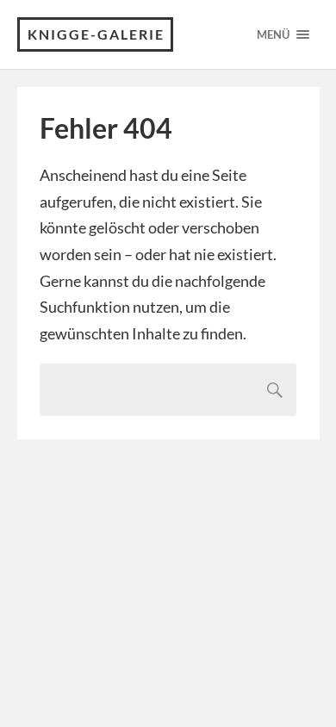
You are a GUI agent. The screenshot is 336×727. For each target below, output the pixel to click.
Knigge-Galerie (96, 34)
